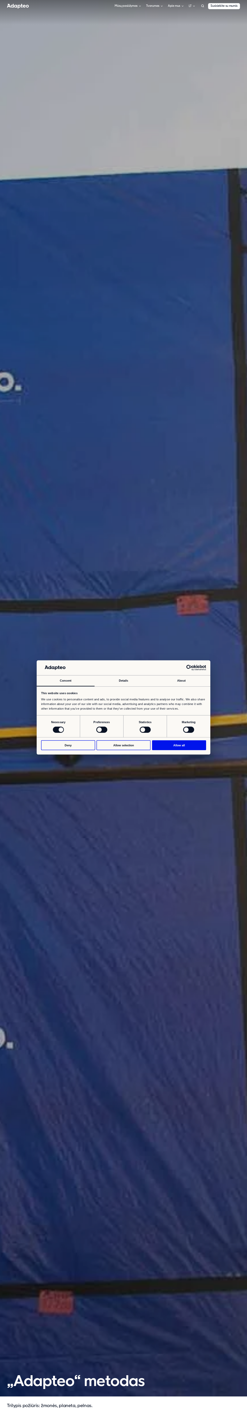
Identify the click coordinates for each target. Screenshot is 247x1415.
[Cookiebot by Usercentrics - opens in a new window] (189, 668)
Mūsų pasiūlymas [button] (126, 6)
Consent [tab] (65, 680)
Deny (68, 745)
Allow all (179, 745)
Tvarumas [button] (152, 6)
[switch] (101, 730)
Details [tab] (123, 680)
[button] (202, 6)
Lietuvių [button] (190, 6)
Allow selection (123, 745)
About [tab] (181, 680)
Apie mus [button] (174, 6)
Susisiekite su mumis (224, 6)
